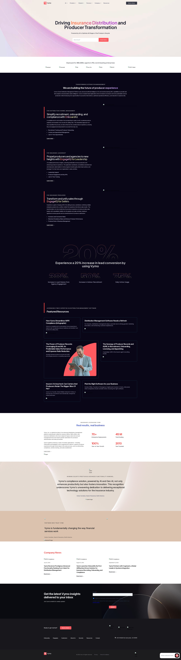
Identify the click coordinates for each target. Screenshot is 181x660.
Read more (47, 574)
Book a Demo (131, 3)
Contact (98, 638)
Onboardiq (47, 638)
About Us (73, 638)
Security (81, 638)
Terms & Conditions (104, 654)
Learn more (50, 138)
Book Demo (103, 40)
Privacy (96, 654)
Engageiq (55, 638)
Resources (89, 638)
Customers (64, 638)
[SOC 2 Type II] (113, 628)
